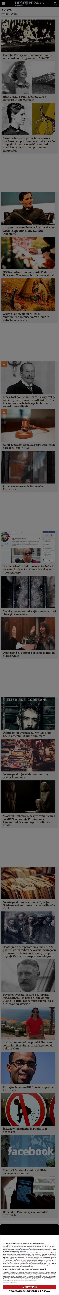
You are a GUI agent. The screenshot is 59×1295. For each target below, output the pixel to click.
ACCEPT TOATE (29, 1287)
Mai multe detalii (21, 1251)
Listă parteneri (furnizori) (10, 1282)
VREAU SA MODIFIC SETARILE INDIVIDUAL (29, 1291)
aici (43, 1260)
